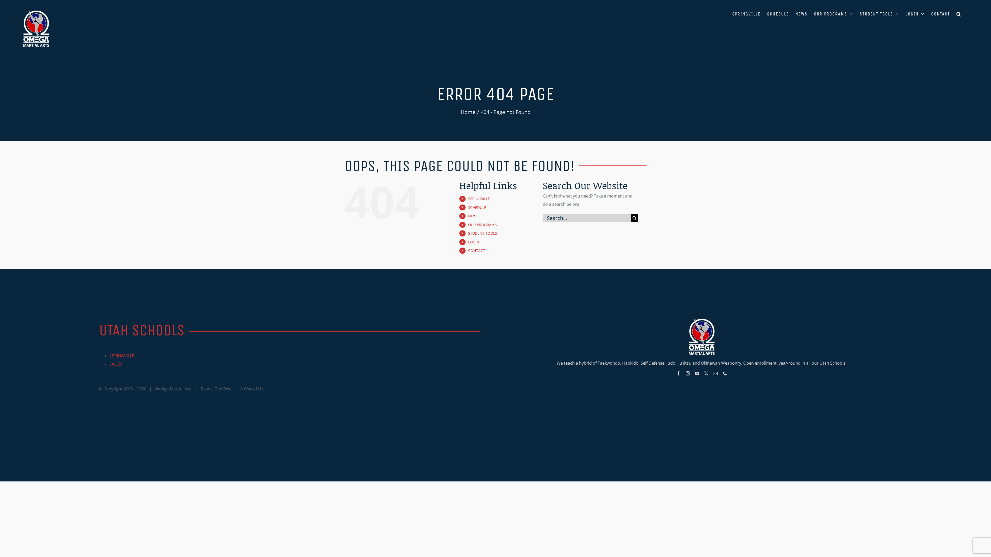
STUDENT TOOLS (482, 233)
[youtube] (697, 373)
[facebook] (678, 373)
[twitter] (706, 373)
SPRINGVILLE (479, 198)
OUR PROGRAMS (482, 224)
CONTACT (476, 250)
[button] (958, 13)
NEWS (473, 216)
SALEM (115, 364)
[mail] (716, 373)
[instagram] (688, 373)
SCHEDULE (477, 207)
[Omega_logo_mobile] (702, 321)
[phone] (725, 373)
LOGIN (473, 242)
